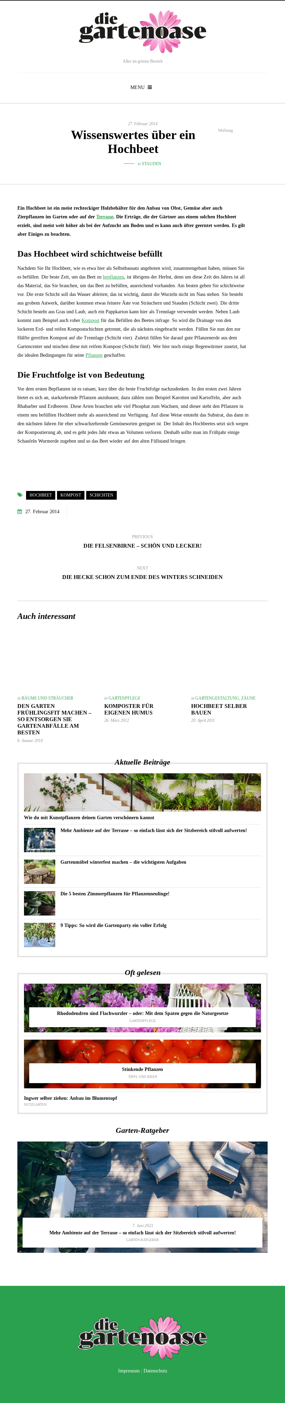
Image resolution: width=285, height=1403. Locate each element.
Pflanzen (94, 355)
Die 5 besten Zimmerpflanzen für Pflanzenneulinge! (115, 893)
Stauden (151, 163)
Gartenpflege (124, 698)
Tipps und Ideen (142, 1077)
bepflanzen (113, 277)
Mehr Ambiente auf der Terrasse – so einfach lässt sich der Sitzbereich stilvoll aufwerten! (153, 830)
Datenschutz (155, 1370)
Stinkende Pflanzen (142, 1069)
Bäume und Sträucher (47, 698)
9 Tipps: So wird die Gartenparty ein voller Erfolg (113, 925)
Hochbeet (41, 495)
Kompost (90, 320)
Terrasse (104, 216)
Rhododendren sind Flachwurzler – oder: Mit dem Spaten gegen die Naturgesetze (142, 1013)
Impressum (129, 1370)
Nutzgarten (35, 1104)
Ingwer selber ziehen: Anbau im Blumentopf (70, 1098)
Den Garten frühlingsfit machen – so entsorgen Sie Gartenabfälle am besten (54, 719)
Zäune (248, 698)
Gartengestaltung (217, 698)
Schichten (101, 495)
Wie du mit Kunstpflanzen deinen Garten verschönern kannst (89, 817)
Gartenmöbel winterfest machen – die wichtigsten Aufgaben (123, 862)
